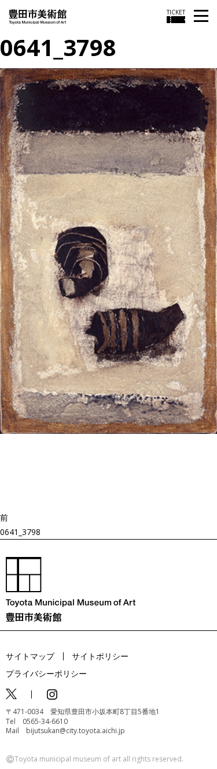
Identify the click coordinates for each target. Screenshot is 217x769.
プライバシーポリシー (46, 673)
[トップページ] (38, 16)
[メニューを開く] (201, 16)
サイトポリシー (100, 656)
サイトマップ (30, 656)
